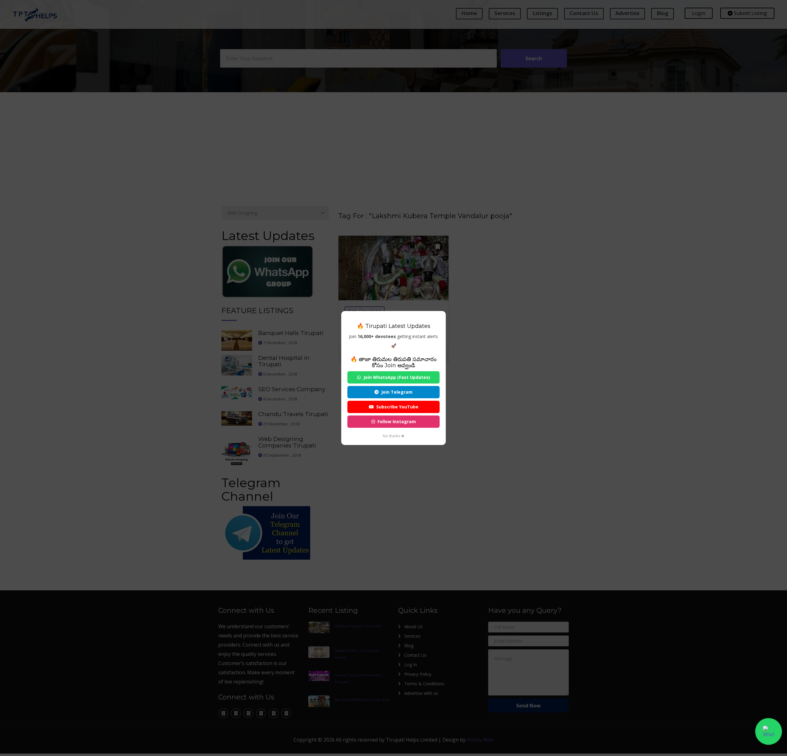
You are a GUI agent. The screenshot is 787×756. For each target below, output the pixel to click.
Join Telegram (397, 392)
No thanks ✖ (393, 436)
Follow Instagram (397, 421)
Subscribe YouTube (397, 407)
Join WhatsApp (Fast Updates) (396, 377)
